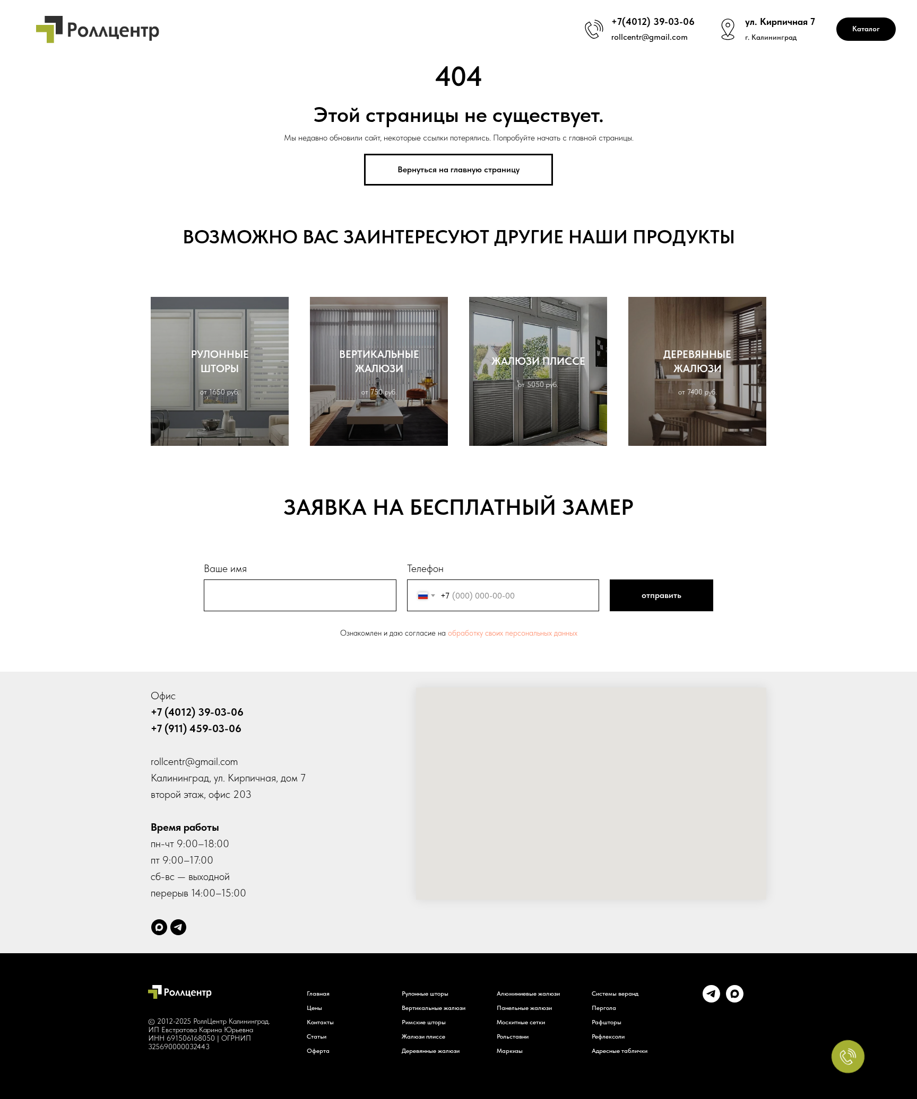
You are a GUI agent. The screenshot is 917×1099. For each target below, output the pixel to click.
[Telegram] (178, 927)
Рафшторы (606, 1022)
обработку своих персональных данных (512, 633)
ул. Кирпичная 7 (780, 21)
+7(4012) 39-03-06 (653, 21)
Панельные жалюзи (524, 1008)
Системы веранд (615, 993)
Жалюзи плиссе (423, 1036)
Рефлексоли (608, 1036)
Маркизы (510, 1051)
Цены (314, 1008)
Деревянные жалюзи (431, 1051)
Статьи (316, 1036)
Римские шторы (424, 1022)
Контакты (320, 1022)
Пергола (604, 1008)
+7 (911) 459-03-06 (196, 728)
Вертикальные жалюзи (433, 1008)
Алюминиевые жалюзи (528, 993)
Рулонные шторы (425, 993)
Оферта (318, 1051)
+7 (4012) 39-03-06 (197, 712)
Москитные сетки (521, 1022)
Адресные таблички (619, 1051)
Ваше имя (225, 568)
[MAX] (734, 999)
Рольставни (513, 1036)
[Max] (159, 927)
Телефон (425, 568)
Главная (318, 993)
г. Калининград (771, 37)
